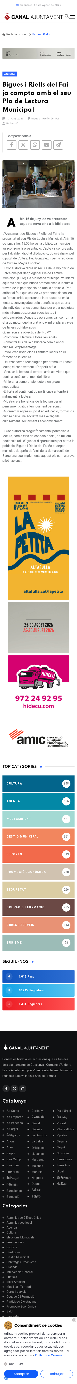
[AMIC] (38, 737)
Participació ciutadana (21, 1301)
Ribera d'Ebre (65, 1129)
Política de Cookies (48, 1355)
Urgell (60, 1171)
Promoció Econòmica (21, 1306)
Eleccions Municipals (20, 1237)
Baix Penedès (12, 1184)
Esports (12, 1247)
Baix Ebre (13, 1165)
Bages (11, 1153)
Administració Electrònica (24, 1218)
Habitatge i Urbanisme (21, 1262)
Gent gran (13, 1252)
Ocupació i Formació (20, 1296)
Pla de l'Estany (62, 1117)
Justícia (12, 1277)
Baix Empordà (13, 1171)
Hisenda (12, 1267)
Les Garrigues (38, 1147)
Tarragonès (64, 1159)
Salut (10, 1311)
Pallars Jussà (36, 1190)
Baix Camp (14, 1159)
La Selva (37, 1141)
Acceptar (21, 1373)
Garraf (36, 1123)
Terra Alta (63, 1165)
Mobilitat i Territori (19, 1287)
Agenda (9, 74)
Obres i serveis (16, 1292)
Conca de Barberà (38, 1117)
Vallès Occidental (64, 1177)
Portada (11, 34)
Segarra (62, 1141)
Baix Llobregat (13, 1178)
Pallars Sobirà (36, 1196)
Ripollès (62, 1135)
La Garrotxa (39, 1135)
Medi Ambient (16, 1282)
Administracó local (19, 1222)
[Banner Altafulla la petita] (38, 538)
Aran (10, 1147)
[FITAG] (38, 53)
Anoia (10, 1141)
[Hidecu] (38, 686)
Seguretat (13, 1316)
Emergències (15, 1242)
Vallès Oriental (62, 1184)
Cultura (11, 1232)
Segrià (61, 1147)
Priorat (61, 1123)
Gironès (37, 1129)
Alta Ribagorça (13, 1135)
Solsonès (63, 1153)
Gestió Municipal (18, 1257)
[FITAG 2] (38, 627)
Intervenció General (20, 1272)
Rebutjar (57, 1373)
